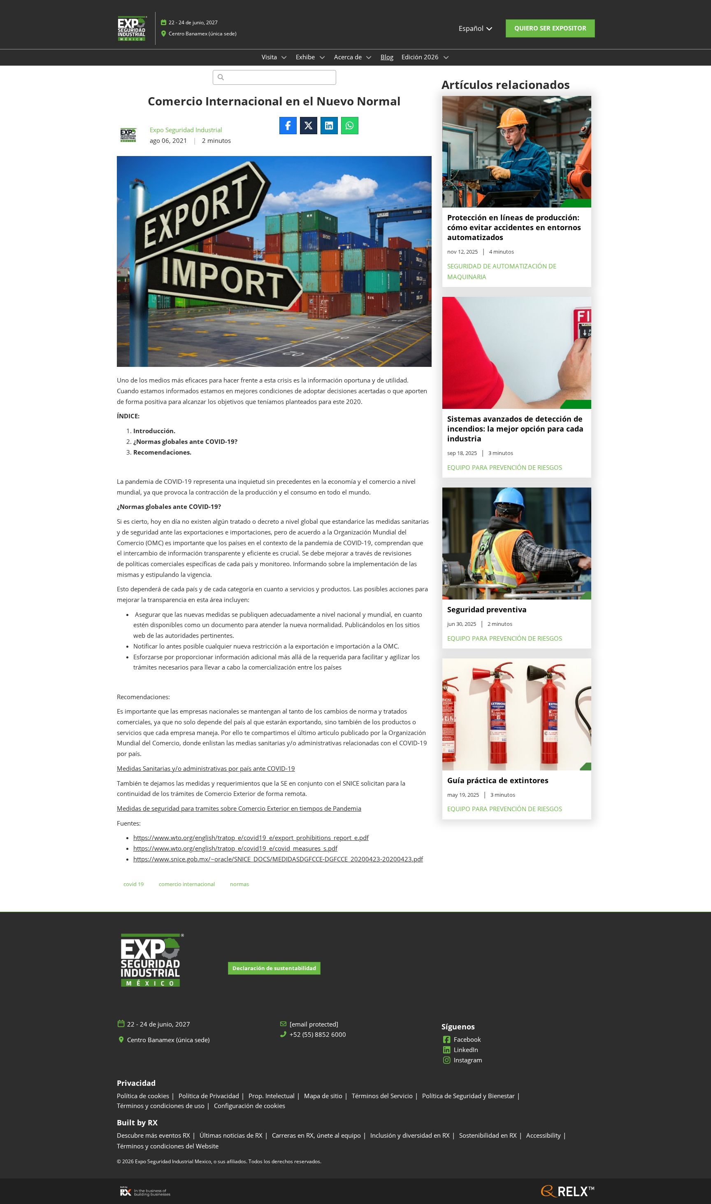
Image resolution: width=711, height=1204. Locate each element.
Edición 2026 (421, 57)
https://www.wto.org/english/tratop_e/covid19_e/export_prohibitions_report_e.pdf (251, 837)
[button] (550, 28)
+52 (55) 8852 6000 (318, 1034)
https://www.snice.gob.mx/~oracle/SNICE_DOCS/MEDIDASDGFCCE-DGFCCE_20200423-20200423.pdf (278, 859)
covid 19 (133, 884)
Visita (270, 57)
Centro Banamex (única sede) (203, 33)
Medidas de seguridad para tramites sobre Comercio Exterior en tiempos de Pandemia (239, 808)
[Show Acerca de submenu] (369, 57)
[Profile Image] (129, 135)
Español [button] (472, 28)
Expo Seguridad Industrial (186, 130)
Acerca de (348, 57)
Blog (387, 57)
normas (239, 884)
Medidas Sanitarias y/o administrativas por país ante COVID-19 (206, 768)
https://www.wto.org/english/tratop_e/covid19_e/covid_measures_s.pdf (235, 848)
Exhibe (306, 57)
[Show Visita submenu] (284, 57)
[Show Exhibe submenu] (322, 57)
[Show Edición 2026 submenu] (446, 57)
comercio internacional (187, 884)
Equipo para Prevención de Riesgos (504, 467)
